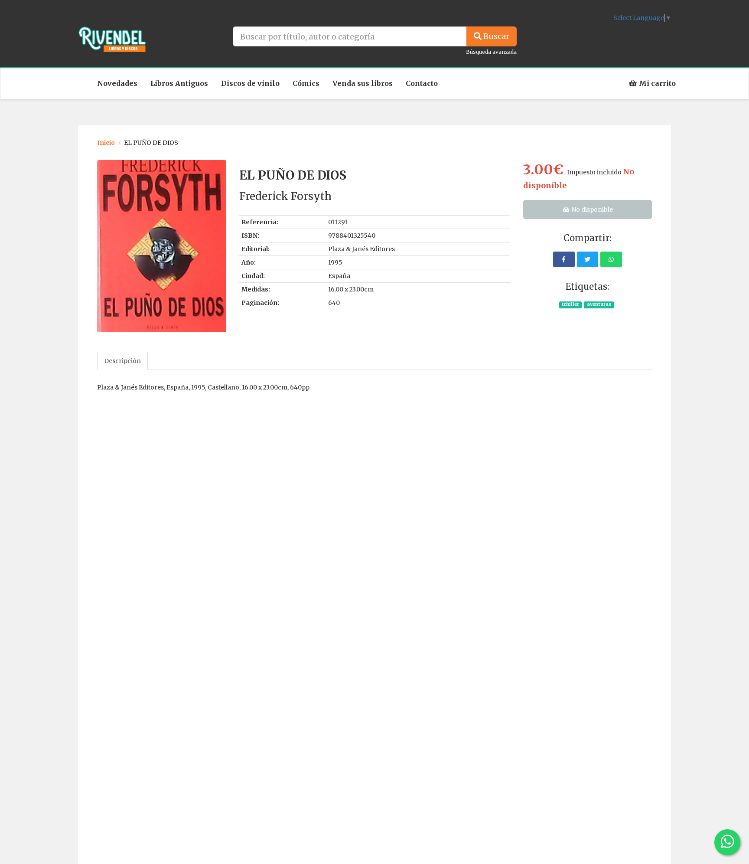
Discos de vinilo (250, 83)
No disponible (591, 209)
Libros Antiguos (179, 83)
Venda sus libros (362, 83)
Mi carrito (656, 83)
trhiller (570, 304)
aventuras (599, 304)
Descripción (122, 361)
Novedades (117, 83)
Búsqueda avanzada (491, 52)
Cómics (306, 83)
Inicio (106, 143)
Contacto (422, 83)
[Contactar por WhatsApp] (727, 842)
